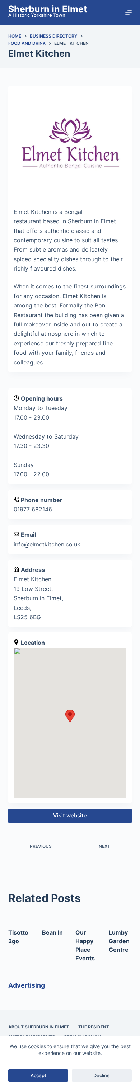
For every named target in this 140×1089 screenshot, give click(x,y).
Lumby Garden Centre (119, 941)
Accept (38, 1075)
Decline (101, 1075)
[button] (70, 716)
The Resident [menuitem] (93, 1027)
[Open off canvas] (128, 12)
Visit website (70, 815)
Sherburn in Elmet (47, 9)
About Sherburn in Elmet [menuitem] (38, 1027)
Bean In (52, 932)
